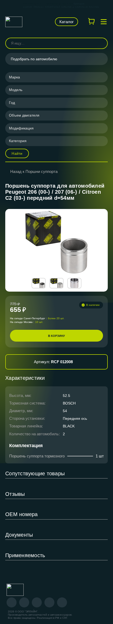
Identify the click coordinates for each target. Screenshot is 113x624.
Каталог (66, 21)
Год (12, 103)
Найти (17, 153)
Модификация (21, 128)
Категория (18, 141)
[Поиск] (101, 43)
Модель (15, 90)
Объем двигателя (24, 115)
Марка (14, 77)
